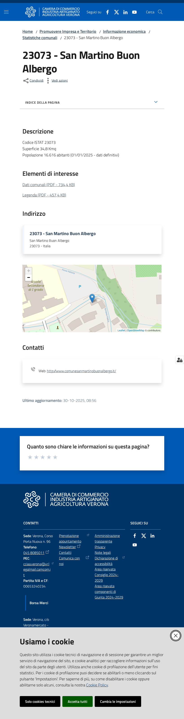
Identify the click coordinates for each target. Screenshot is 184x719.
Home (27, 31)
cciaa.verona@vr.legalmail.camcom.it (36, 569)
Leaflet (121, 330)
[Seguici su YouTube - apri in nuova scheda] (132, 11)
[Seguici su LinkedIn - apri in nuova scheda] (123, 11)
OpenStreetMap (135, 330)
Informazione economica (124, 31)
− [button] (28, 277)
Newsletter (67, 547)
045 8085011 (33, 552)
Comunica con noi (69, 560)
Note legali (103, 552)
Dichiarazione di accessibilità (106, 560)
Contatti (65, 552)
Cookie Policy (97, 685)
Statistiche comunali (39, 38)
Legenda (44, 195)
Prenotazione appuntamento (70, 538)
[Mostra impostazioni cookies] (179, 360)
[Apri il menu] (6, 12)
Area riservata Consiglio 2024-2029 (106, 574)
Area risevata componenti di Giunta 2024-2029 (109, 591)
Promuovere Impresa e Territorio (67, 31)
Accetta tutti (77, 701)
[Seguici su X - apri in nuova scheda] (114, 11)
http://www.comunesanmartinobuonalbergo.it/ (81, 371)
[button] (160, 12)
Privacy (100, 547)
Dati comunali (48, 185)
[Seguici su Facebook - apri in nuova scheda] (105, 11)
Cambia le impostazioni (118, 701)
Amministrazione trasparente (107, 538)
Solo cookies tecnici (40, 701)
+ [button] (28, 271)
